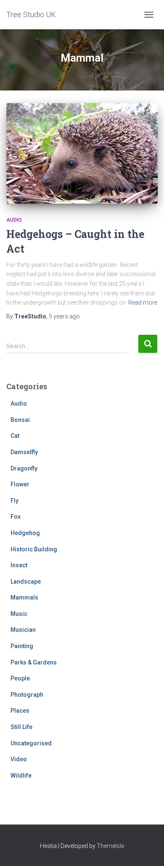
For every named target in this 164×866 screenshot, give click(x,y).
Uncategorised (31, 743)
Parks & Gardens (34, 662)
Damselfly (24, 452)
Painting (22, 646)
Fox (16, 516)
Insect (19, 565)
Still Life (21, 727)
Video (19, 759)
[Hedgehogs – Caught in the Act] (82, 153)
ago (64, 316)
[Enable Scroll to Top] (147, 849)
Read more (142, 302)
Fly (15, 500)
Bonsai (20, 419)
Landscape (26, 581)
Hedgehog (25, 533)
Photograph (27, 694)
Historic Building (34, 549)
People (20, 678)
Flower (20, 484)
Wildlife (21, 775)
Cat (15, 435)
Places (20, 710)
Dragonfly (24, 468)
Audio (14, 220)
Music (19, 613)
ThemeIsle (110, 846)
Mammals (24, 597)
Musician (23, 629)
